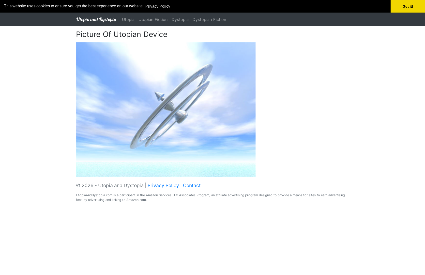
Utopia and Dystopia (96, 19)
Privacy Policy (163, 185)
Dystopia (180, 19)
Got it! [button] (408, 6)
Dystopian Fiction (209, 19)
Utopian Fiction (153, 19)
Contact (192, 185)
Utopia (128, 19)
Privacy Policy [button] (157, 6)
